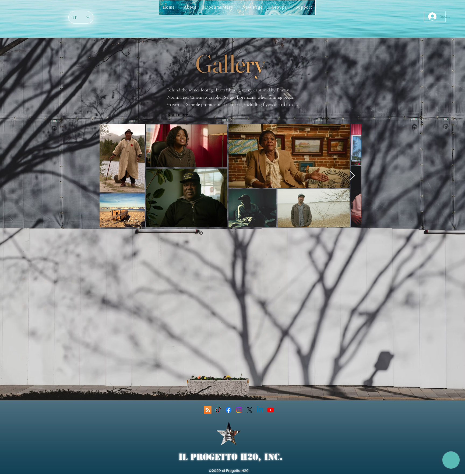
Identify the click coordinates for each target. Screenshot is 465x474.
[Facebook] (228, 410)
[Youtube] (270, 410)
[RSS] (208, 410)
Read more (177, 114)
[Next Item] (352, 175)
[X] (249, 410)
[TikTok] (218, 410)
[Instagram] (239, 410)
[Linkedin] (260, 410)
